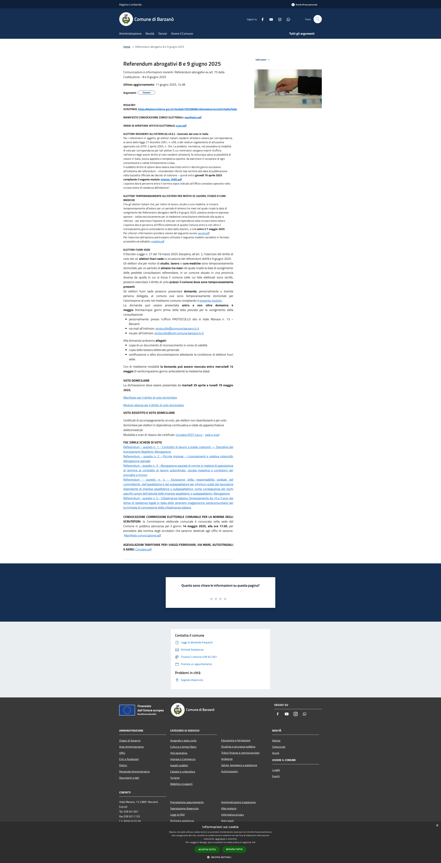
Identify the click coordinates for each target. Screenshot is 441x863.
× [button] (437, 825)
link (253, 842)
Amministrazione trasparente (238, 802)
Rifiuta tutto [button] (234, 849)
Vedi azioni (261, 60)
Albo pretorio (228, 808)
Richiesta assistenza (182, 821)
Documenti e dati (129, 778)
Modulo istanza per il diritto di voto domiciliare (153, 405)
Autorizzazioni (229, 771)
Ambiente (227, 759)
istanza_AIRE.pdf (171, 179)
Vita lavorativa (178, 753)
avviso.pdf (203, 233)
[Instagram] (278, 19)
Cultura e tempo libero (183, 747)
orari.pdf (181, 126)
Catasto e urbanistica (182, 771)
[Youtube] (269, 19)
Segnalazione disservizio (184, 808)
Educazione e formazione (235, 740)
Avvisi (275, 753)
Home (126, 47)
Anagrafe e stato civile (183, 740)
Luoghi (276, 770)
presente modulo (210, 300)
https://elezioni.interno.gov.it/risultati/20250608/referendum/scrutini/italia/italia (187, 109)
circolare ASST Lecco (189, 434)
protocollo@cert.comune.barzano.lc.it (179, 333)
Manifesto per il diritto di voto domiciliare (150, 397)
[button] (220, 857)
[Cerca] (318, 19)
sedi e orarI (212, 434)
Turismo (175, 778)
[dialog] (220, 842)
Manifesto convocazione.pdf (142, 535)
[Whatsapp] (287, 19)
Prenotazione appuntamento (187, 802)
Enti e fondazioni (129, 759)
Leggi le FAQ (177, 815)
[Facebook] (261, 19)
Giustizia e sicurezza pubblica (238, 746)
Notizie (276, 740)
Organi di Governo (129, 740)
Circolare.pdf (143, 549)
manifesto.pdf (193, 117)
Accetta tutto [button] (207, 849)
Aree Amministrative (131, 747)
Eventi (276, 776)
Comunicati (278, 747)
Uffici (122, 753)
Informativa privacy (232, 815)
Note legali (227, 821)
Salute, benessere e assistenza (239, 765)
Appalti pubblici (179, 765)
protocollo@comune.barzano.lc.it (177, 328)
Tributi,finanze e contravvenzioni (240, 753)
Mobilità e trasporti (181, 784)
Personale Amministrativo (134, 771)
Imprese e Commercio (182, 759)
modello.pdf (157, 241)
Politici (123, 765)
